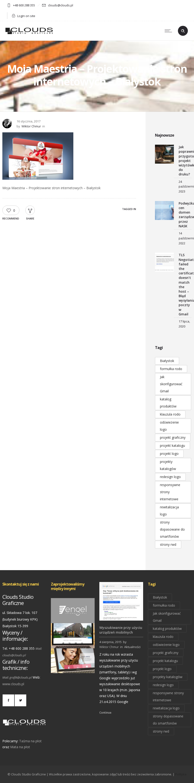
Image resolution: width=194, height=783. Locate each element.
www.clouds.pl (13, 684)
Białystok (167, 360)
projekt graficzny (172, 437)
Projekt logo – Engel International (73, 616)
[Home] (29, 34)
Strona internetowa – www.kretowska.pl (78, 666)
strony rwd (168, 544)
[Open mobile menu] (169, 31)
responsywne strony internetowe (170, 492)
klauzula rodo (170, 414)
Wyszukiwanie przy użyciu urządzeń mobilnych (120, 629)
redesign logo (170, 476)
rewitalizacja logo (169, 510)
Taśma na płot (30, 741)
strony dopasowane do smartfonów (172, 529)
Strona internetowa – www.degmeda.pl (77, 641)
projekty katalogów (168, 465)
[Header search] (183, 31)
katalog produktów (168, 402)
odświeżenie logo (169, 426)
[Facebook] (8, 700)
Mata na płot (20, 747)
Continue (105, 713)
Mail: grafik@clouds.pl (17, 677)
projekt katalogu (172, 445)
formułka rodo (171, 369)
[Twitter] (20, 700)
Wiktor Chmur (31, 126)
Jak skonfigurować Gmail (171, 384)
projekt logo (169, 453)
